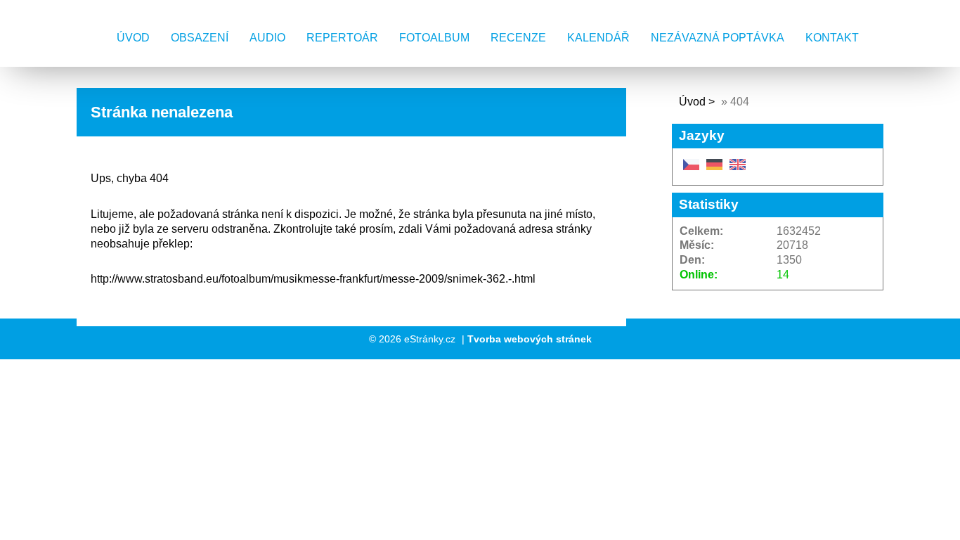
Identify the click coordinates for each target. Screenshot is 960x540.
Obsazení (199, 38)
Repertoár (342, 38)
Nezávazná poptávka (717, 38)
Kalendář (598, 38)
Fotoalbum (434, 38)
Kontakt (832, 38)
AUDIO (267, 38)
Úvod (133, 38)
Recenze (518, 38)
